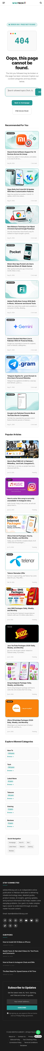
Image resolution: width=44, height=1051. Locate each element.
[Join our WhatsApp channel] (38, 1032)
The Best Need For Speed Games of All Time (19, 971)
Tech (28, 842)
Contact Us (21, 1037)
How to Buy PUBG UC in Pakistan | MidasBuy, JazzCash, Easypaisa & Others (20, 463)
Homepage (12, 842)
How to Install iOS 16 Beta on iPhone (16, 942)
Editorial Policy (15, 1040)
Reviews (11, 851)
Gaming (30, 846)
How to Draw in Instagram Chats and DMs (19, 962)
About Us (12, 1037)
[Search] (40, 2)
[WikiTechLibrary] (22, 3)
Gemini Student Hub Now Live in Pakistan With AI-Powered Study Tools (19, 341)
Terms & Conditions (31, 1042)
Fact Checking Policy (30, 1040)
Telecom (22, 846)
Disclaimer (23, 1045)
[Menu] (4, 3)
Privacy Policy (20, 1016)
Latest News (12, 846)
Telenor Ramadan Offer (16, 573)
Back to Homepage (22, 103)
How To (21, 842)
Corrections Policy (15, 1042)
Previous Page (22, 111)
